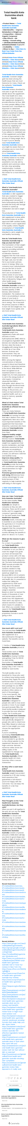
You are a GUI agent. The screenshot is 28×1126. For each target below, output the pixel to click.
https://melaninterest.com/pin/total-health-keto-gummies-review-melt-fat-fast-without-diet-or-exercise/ (14, 1049)
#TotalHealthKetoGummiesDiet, (13, 897)
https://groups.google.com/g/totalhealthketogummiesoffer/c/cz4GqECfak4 (14, 950)
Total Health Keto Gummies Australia (12, 87)
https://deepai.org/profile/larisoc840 (14, 987)
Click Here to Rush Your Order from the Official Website (14, 51)
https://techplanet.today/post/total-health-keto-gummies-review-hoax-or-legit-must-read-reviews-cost (13, 1010)
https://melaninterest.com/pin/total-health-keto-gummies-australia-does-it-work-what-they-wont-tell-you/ (14, 1040)
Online (17, 47)
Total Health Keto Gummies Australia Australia (11, 25)
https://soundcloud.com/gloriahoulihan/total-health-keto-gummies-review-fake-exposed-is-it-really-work (14, 1066)
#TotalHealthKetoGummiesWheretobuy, (13, 936)
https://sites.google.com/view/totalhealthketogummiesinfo (14, 944)
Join (14, 1090)
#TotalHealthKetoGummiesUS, (13, 890)
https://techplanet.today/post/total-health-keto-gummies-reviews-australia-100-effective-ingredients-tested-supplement (13, 1031)
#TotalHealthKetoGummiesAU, (13, 888)
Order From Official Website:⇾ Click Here (12, 58)
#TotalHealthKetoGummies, (12, 886)
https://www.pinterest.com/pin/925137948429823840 (13, 996)
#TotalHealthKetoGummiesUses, (14, 923)
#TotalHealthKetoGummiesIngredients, (14, 904)
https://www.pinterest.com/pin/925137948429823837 (13, 991)
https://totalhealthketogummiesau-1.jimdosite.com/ (13, 955)
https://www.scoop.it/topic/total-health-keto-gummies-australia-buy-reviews (13, 975)
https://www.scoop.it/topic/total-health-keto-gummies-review (13, 982)
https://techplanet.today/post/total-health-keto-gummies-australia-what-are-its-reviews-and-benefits (13, 1002)
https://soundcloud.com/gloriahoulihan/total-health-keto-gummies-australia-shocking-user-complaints (14, 1057)
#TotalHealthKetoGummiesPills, (13, 907)
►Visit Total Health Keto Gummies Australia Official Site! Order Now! (12, 181)
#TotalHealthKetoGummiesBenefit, (14, 910)
